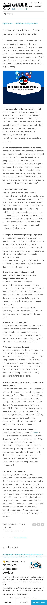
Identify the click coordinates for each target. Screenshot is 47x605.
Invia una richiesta (20, 538)
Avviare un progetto (34, 6)
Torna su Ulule (36, 3)
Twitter (38, 524)
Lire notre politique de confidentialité (15, 594)
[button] (5, 528)
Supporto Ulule (7, 23)
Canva (35, 433)
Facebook (34, 524)
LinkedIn (42, 524)
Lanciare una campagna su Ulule (26, 23)
